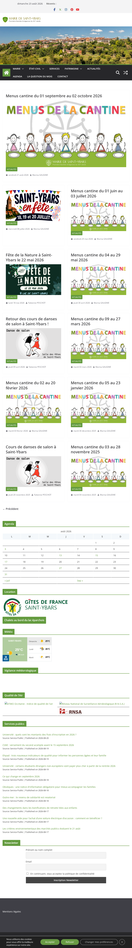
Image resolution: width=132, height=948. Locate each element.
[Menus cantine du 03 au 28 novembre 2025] (98, 471)
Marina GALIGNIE (40, 175)
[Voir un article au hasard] (125, 72)
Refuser (70, 941)
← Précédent (10, 509)
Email (29, 861)
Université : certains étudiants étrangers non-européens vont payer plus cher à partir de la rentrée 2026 (59, 765)
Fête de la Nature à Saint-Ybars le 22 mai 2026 (29, 257)
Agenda (17, 76)
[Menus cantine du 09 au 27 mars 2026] (98, 343)
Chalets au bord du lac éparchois (24, 620)
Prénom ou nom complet (39, 849)
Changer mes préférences (99, 941)
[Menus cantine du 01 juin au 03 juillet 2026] (98, 215)
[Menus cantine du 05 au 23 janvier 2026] (98, 407)
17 (6, 561)
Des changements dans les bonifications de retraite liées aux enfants (40, 807)
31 (6, 574)
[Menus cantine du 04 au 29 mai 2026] (98, 279)
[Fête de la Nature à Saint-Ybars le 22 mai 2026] (33, 279)
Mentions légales (12, 911)
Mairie (16, 68)
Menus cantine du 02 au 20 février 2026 (30, 385)
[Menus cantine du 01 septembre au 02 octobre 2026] (66, 133)
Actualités (93, 68)
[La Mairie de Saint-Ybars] (66, 28)
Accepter (50, 941)
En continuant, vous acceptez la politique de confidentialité (62, 873)
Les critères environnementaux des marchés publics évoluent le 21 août (41, 828)
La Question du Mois (39, 76)
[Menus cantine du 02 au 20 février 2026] (33, 407)
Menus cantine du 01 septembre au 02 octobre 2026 (54, 95)
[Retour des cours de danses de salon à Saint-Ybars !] (33, 343)
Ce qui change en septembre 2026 (21, 776)
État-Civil (35, 68)
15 (96, 555)
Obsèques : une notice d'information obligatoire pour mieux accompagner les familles (49, 786)
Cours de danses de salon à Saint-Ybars (31, 449)
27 (60, 568)
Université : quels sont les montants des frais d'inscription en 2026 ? (39, 734)
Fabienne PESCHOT (37, 302)
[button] (22, 69)
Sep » (80, 580)
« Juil (7, 580)
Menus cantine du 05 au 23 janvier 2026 (95, 385)
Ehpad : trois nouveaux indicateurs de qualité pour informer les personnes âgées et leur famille (54, 755)
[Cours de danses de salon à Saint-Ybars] (33, 471)
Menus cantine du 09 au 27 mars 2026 (95, 321)
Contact (62, 76)
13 (60, 555)
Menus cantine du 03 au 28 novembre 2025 (95, 449)
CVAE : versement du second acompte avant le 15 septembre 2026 (38, 745)
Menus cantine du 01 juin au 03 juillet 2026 (97, 193)
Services (54, 68)
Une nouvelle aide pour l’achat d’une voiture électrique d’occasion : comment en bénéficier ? (52, 818)
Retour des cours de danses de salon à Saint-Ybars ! (31, 321)
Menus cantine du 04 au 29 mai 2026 (95, 257)
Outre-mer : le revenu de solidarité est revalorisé (29, 797)
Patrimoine (72, 68)
